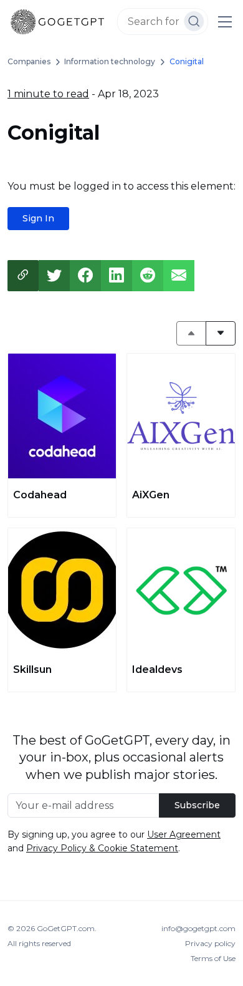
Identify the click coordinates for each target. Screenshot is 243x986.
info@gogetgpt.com (198, 928)
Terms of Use (213, 958)
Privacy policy (210, 943)
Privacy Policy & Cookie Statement (102, 848)
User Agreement (184, 834)
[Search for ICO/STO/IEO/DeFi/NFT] (194, 21)
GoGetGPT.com (66, 928)
